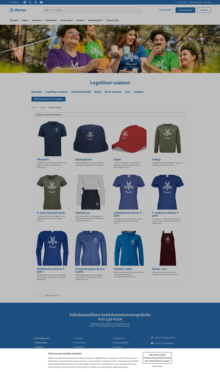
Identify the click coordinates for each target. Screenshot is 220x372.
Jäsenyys (37, 91)
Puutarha (36, 20)
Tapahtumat (80, 342)
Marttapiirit (79, 347)
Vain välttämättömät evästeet (157, 361)
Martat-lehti (112, 20)
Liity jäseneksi (185, 10)
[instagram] (35, 2)
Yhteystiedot (182, 2)
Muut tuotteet (113, 91)
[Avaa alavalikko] (28, 19)
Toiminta (78, 338)
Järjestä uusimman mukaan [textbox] (48, 114)
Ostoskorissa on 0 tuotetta (50, 99)
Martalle (207, 2)
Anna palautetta (121, 342)
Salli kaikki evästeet (157, 355)
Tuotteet (42, 107)
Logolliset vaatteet (56, 91)
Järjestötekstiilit (81, 91)
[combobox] (110, 115)
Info (127, 91)
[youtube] (41, 2)
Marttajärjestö (95, 20)
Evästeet (118, 347)
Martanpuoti (165, 9)
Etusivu (34, 107)
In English (13, 2)
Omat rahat (66, 20)
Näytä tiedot (157, 366)
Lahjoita (204, 10)
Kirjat (97, 91)
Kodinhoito (50, 20)
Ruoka (25, 20)
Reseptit (14, 20)
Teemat (80, 20)
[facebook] (24, 2)
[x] (30, 2)
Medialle (39, 347)
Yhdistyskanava (195, 2)
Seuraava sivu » (52, 295)
